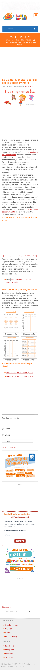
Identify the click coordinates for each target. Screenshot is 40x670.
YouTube (9, 657)
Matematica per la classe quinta (19, 376)
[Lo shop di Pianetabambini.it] (20, 465)
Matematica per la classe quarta (19, 373)
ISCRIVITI (20, 541)
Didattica (15, 40)
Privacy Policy (11, 636)
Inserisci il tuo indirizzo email (15, 530)
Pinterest (9, 653)
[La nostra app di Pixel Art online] (20, 560)
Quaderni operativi (13, 625)
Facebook (9, 646)
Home (7, 40)
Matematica (26, 40)
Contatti (8, 633)
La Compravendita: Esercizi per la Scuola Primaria (19, 81)
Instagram (9, 650)
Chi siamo (9, 629)
